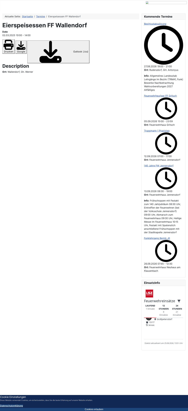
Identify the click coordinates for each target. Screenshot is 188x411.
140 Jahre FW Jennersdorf (158, 165)
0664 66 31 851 (15, 381)
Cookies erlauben (94, 409)
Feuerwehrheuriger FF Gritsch (160, 95)
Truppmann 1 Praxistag (156, 130)
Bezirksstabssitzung (155, 23)
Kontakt (102, 5)
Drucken (8, 51)
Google (21, 51)
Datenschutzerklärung (174, 376)
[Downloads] (90, 5)
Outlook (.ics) (80, 51)
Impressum (154, 376)
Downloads (82, 5)
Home (7, 5)
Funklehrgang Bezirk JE (157, 238)
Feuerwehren (39, 5)
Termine (21, 5)
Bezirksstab (63, 5)
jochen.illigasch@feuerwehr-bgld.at (29, 385)
